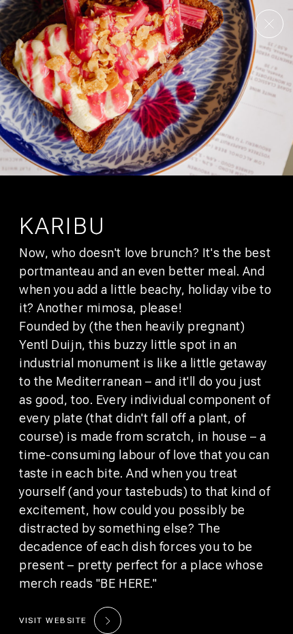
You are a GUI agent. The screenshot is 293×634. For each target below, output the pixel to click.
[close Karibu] (269, 24)
